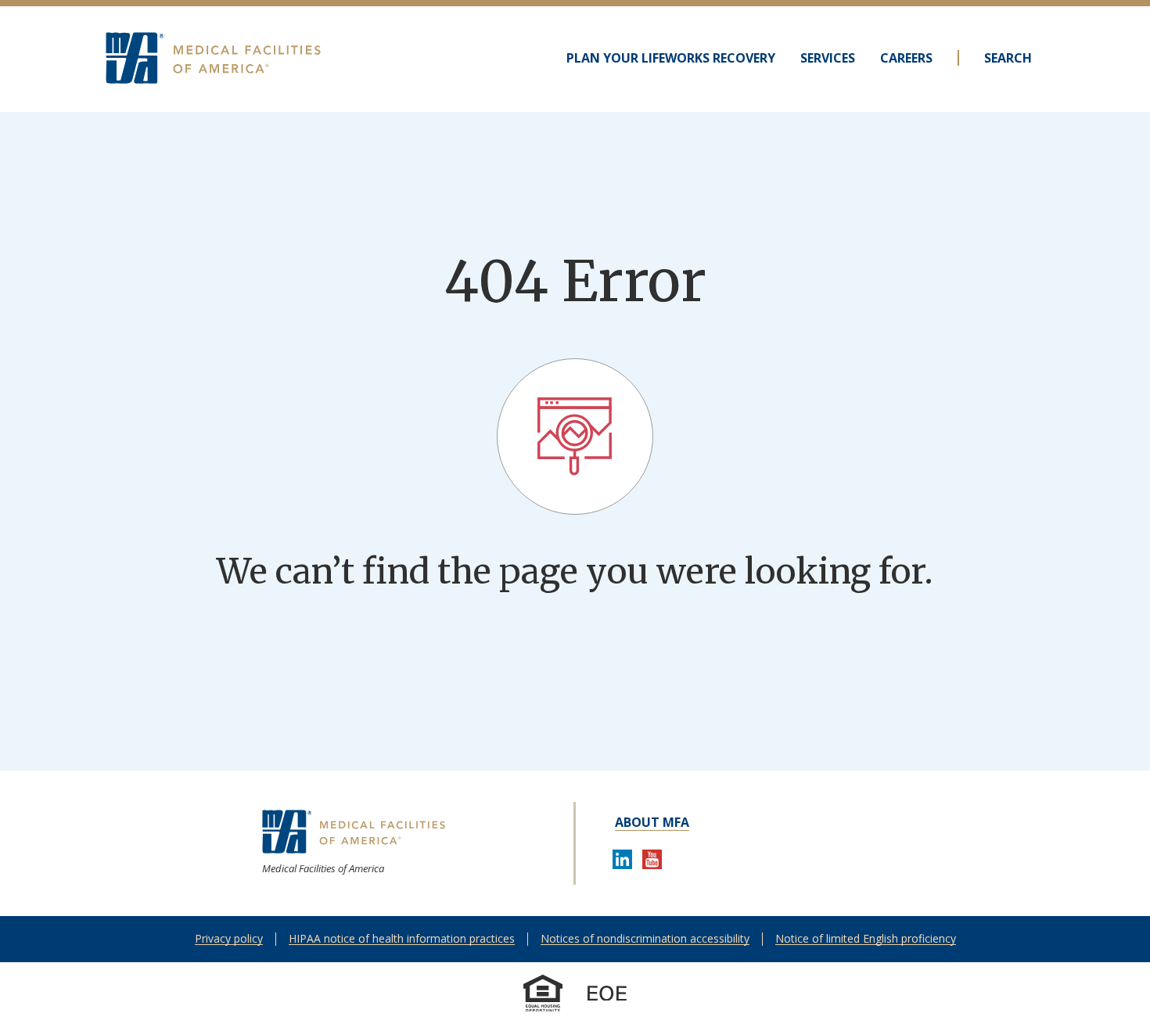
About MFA (652, 822)
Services (827, 58)
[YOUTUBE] (653, 862)
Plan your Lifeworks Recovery (670, 58)
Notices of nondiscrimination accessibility (645, 938)
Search (1008, 58)
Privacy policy (229, 938)
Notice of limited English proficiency (865, 938)
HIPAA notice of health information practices (402, 938)
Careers (906, 58)
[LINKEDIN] (622, 862)
